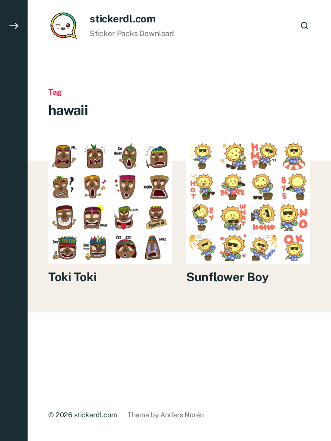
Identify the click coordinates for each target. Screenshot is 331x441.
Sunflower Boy (227, 277)
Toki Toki (72, 277)
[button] (14, 220)
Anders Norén (181, 415)
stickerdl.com (123, 18)
